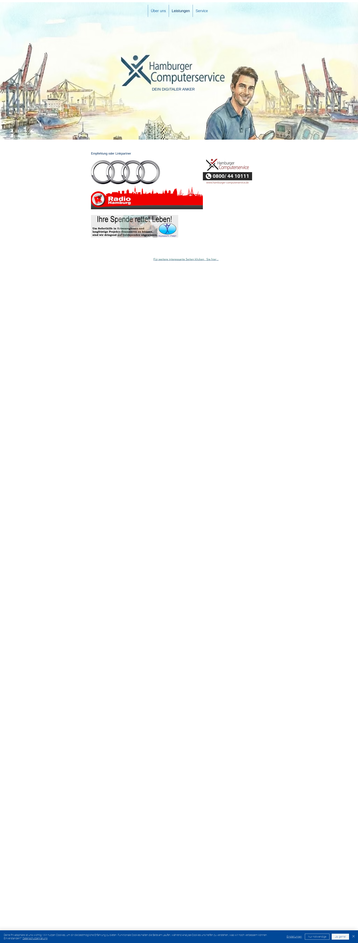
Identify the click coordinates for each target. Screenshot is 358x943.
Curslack (251, 749)
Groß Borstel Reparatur (260, 764)
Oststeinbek (253, 735)
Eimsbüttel (252, 700)
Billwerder (251, 742)
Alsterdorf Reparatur (258, 760)
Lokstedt (251, 757)
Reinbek (250, 746)
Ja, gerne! (340, 936)
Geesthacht (253, 732)
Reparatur (265, 707)
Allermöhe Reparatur (258, 767)
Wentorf (250, 753)
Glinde (249, 739)
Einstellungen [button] (294, 936)
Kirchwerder (253, 728)
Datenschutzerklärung (35, 938)
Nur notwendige (317, 936)
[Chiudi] (353, 936)
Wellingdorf (253, 714)
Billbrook (250, 721)
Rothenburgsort (255, 725)
